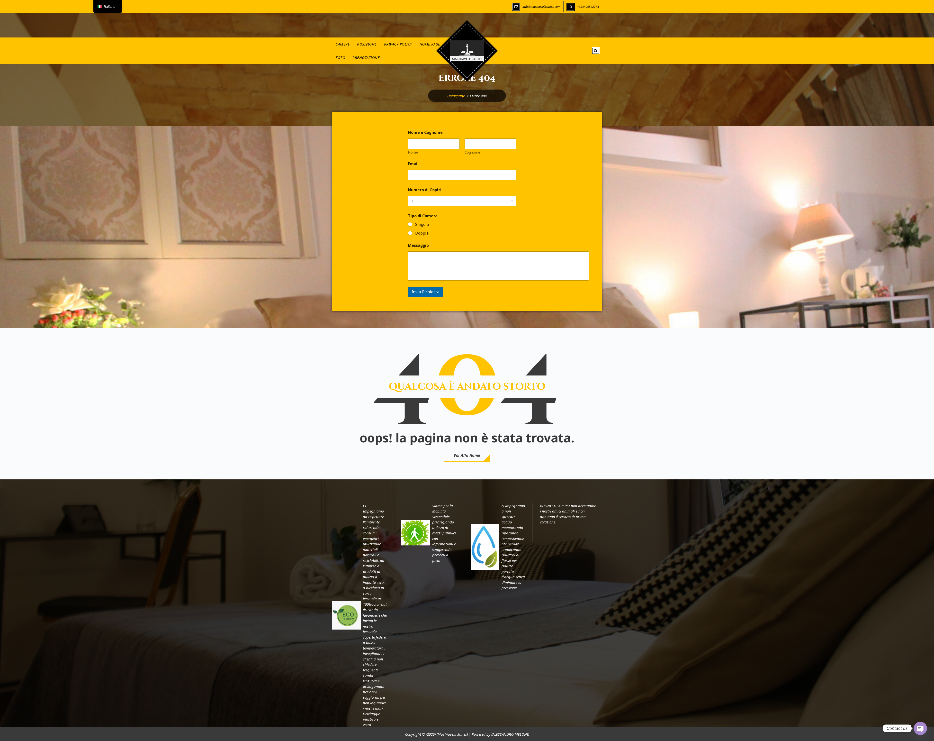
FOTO (340, 57)
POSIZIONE (367, 44)
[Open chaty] (920, 728)
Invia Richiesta (426, 291)
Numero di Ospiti (424, 190)
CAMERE (343, 44)
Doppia (422, 233)
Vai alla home (467, 455)
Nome (413, 152)
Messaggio (418, 245)
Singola (422, 224)
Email (413, 164)
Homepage (456, 95)
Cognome (472, 152)
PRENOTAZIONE (366, 57)
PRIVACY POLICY (398, 44)
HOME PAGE (430, 44)
